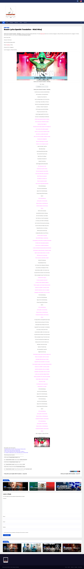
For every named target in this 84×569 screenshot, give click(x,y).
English (16, 22)
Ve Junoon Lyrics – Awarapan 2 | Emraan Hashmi (71, 548)
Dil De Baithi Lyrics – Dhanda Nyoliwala (31, 548)
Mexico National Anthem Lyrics (38, 487)
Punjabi (11, 22)
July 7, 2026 (66, 550)
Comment (5, 498)
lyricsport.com (7, 489)
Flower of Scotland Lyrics (63, 487)
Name (4, 516)
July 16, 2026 (7, 550)
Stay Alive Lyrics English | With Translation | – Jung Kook (16, 473)
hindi (7, 22)
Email (4, 521)
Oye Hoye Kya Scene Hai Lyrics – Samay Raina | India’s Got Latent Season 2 (52, 549)
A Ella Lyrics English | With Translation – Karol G (70, 473)
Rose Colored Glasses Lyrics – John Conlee (14, 487)
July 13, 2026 (46, 550)
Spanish (8, 27)
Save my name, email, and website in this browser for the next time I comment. (16, 532)
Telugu (25, 22)
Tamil (21, 22)
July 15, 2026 (26, 550)
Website (4, 527)
